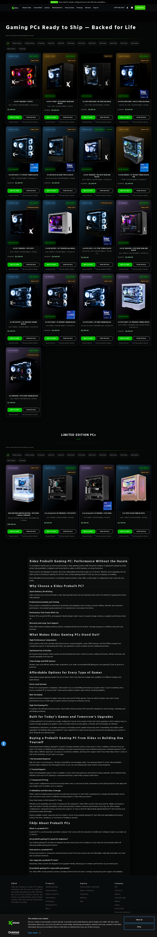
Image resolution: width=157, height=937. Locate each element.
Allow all (139, 920)
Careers (117, 905)
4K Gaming (41, 43)
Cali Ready (22, 49)
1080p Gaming (16, 43)
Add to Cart (14, 117)
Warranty (88, 7)
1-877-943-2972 (119, 7)
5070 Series (81, 43)
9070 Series (123, 43)
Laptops (47, 7)
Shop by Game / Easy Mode (89, 887)
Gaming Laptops (51, 890)
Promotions (84, 894)
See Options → (97, 2)
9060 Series (113, 43)
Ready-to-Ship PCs (52, 894)
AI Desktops (50, 901)
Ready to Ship (27, 7)
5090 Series (102, 43)
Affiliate (117, 901)
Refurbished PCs (57, 7)
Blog (81, 901)
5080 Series (92, 43)
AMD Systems (11, 49)
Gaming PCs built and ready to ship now (22, 36)
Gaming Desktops (52, 887)
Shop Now (140, 7)
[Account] (127, 7)
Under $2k (51, 43)
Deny (139, 927)
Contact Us (119, 890)
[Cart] (132, 7)
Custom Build (38, 7)
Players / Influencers (87, 890)
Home (7, 36)
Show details (33, 933)
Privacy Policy (119, 908)
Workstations (50, 898)
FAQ (116, 887)
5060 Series (70, 43)
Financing (80, 7)
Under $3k (61, 43)
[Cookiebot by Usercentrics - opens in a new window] (13, 932)
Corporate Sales (120, 898)
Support (95, 7)
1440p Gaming (29, 43)
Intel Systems (135, 43)
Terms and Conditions (122, 912)
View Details (31, 117)
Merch (48, 908)
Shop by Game (69, 7)
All (8, 43)
